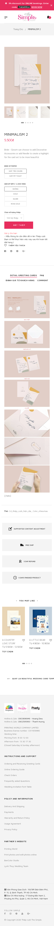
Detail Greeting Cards (23, 275)
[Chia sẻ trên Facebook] (6, 251)
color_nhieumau (40, 511)
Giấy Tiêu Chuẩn (15, 171)
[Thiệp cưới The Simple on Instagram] (10, 913)
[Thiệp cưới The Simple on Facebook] (4, 913)
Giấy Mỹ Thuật (15, 176)
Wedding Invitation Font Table (18, 786)
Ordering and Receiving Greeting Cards (22, 763)
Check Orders (10, 775)
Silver (15, 199)
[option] (27, 75)
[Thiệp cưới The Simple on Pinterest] (16, 913)
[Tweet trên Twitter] (11, 251)
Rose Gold (15, 204)
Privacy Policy (10, 829)
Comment (42, 280)
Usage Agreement (12, 823)
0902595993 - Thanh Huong (31, 721)
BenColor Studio (11, 860)
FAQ (42, 275)
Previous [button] (9, 75)
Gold (15, 194)
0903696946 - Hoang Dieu (30, 718)
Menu (6, 17)
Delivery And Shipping (14, 806)
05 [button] (32, 122)
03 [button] (28, 122)
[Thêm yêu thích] (23, 640)
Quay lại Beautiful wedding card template (31, 678)
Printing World (10, 849)
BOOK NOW (37, 7)
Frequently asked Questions (17, 781)
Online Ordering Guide (14, 769)
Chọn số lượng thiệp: (12, 212)
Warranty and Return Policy (17, 818)
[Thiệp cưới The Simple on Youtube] (22, 913)
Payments (9, 812)
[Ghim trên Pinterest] (17, 251)
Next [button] (45, 75)
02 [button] (25, 122)
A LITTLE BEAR (37, 640)
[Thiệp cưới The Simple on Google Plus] (28, 913)
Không (15, 189)
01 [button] (22, 122)
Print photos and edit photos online (20, 854)
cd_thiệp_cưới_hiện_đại (20, 511)
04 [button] (30, 122)
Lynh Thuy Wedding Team (16, 866)
